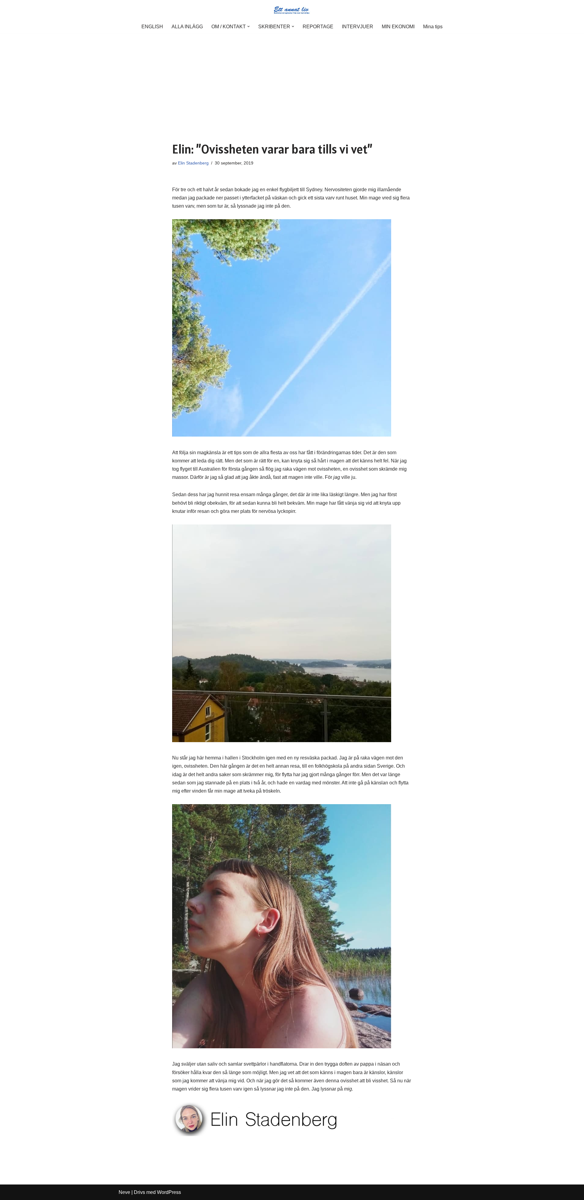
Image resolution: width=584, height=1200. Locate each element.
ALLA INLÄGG (187, 26)
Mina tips (433, 26)
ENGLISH (152, 26)
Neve (124, 1192)
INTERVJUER (357, 26)
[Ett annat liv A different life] (292, 10)
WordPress (169, 1192)
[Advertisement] (292, 78)
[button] (248, 26)
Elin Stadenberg (193, 163)
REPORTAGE (318, 26)
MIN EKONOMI (398, 26)
